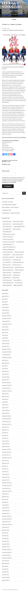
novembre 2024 (6, 352)
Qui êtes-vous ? (6, 164)
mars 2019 (4, 541)
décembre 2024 (6, 349)
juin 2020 (4, 499)
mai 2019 (4, 535)
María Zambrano (19, 267)
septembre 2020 (6, 491)
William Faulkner (18, 285)
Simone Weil (17, 280)
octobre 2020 (5, 488)
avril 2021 (4, 471)
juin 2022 (4, 432)
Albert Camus (7, 221)
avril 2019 (4, 538)
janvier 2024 (5, 379)
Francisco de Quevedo (9, 242)
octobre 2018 (5, 555)
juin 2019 (4, 533)
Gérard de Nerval (19, 252)
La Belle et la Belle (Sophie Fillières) (13, 30)
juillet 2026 (4, 296)
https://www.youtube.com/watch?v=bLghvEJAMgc (14, 137)
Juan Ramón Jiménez (8, 257)
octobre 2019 (5, 521)
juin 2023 (4, 399)
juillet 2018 (4, 563)
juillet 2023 (4, 396)
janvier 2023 (5, 413)
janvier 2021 (5, 480)
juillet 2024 (4, 363)
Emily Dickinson (7, 231)
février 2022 (5, 443)
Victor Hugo (18, 282)
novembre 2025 (6, 318)
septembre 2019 (6, 524)
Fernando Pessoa (8, 236)
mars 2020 (4, 508)
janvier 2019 (5, 546)
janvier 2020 (5, 513)
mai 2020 (4, 502)
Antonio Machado (18, 224)
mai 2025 (4, 335)
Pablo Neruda (19, 270)
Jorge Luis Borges (17, 254)
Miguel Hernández (8, 270)
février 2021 (5, 477)
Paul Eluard (16, 272)
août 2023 (4, 393)
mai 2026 (4, 301)
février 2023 (5, 410)
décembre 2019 (6, 516)
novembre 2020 (6, 485)
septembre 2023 (6, 391)
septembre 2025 (6, 324)
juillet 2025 (4, 329)
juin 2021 (4, 466)
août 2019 (4, 527)
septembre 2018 (6, 558)
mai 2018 (4, 569)
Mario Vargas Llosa (8, 267)
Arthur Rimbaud (7, 226)
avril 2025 (4, 338)
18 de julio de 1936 (6, 210)
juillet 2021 (4, 463)
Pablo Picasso (7, 272)
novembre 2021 (5, 452)
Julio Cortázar (7, 259)
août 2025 (4, 327)
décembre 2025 (6, 315)
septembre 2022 (6, 424)
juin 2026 (4, 299)
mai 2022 (4, 435)
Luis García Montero (17, 262)
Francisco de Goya (8, 239)
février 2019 (5, 544)
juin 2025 (4, 332)
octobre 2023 (5, 388)
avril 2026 (4, 304)
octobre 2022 (5, 421)
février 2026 (5, 310)
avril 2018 (4, 572)
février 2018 (5, 577)
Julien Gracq (19, 257)
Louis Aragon (17, 259)
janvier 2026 (5, 313)
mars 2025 (4, 340)
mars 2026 (4, 307)
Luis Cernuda (7, 262)
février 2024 (5, 377)
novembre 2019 (6, 519)
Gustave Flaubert (8, 252)
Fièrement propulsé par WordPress (10, 589)
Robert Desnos (7, 280)
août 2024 (4, 360)
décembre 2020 (6, 482)
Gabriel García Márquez (9, 247)
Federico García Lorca (9, 234)
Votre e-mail (5, 171)
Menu (14, 19)
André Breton (7, 224)
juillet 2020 (4, 496)
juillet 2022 (4, 430)
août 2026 (4, 293)
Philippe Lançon (7, 275)
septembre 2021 (6, 457)
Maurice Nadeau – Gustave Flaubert (10, 207)
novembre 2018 (6, 552)
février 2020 (5, 510)
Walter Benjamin (7, 285)
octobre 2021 (5, 455)
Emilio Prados (16, 229)
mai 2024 (4, 368)
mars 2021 (4, 474)
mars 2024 (4, 374)
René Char (15, 277)
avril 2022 (4, 438)
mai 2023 (4, 402)
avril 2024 (4, 371)
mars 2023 (4, 407)
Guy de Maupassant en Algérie (9, 204)
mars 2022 (4, 441)
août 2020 (4, 494)
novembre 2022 (6, 418)
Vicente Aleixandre (8, 282)
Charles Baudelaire (19, 226)
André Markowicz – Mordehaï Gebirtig (11, 213)
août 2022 (4, 427)
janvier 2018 (5, 580)
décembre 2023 (6, 382)
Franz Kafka (20, 242)
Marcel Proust (17, 265)
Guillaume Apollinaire (8, 249)
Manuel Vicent (7, 265)
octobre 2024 (5, 354)
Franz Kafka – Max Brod (7, 202)
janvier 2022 (5, 446)
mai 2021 (4, 468)
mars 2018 (4, 574)
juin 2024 (4, 366)
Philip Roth (16, 275)
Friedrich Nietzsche (8, 244)
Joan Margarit (6, 254)
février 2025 (5, 343)
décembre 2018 (6, 549)
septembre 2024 (6, 357)
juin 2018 (4, 566)
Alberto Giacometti (18, 221)
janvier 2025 (5, 346)
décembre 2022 (6, 416)
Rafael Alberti (7, 277)
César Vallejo (7, 229)
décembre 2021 (6, 449)
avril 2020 (4, 505)
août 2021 (4, 460)
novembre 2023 (6, 385)
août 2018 (4, 560)
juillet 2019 (4, 530)
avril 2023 (4, 405)
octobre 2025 (5, 321)
